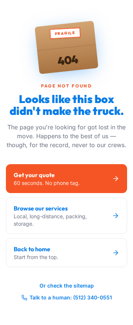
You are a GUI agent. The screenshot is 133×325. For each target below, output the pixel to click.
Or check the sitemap (67, 285)
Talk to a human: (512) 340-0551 (71, 297)
